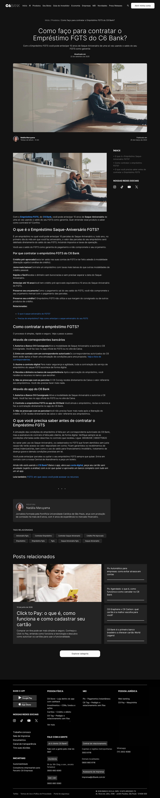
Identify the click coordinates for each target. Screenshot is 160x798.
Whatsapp (121, 748)
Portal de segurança (61, 794)
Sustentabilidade (20, 764)
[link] (57, 604)
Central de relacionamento (94, 743)
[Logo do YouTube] (129, 188)
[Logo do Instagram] (115, 188)
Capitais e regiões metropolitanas (97, 749)
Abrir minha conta (143, 5)
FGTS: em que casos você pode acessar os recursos (53, 477)
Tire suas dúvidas (21, 748)
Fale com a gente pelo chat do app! (60, 750)
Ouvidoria (52, 759)
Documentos (19, 740)
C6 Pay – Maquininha (127, 702)
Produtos (55, 20)
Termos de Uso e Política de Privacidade (35, 794)
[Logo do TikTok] (122, 188)
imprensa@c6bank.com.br (93, 777)
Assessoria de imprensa (93, 772)
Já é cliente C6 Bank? (57, 743)
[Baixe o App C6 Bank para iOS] (25, 704)
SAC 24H (52, 778)
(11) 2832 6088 (123, 752)
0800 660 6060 (54, 770)
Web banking (124, 699)
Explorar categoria (80, 653)
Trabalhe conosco (22, 732)
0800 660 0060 (54, 783)
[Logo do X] (136, 188)
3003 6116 (86, 752)
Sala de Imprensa (21, 736)
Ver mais (51, 725)
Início (47, 20)
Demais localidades (90, 759)
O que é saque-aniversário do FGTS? (34, 314)
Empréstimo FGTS (29, 217)
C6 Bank (47, 217)
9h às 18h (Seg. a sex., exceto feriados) (60, 765)
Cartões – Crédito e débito (59, 712)
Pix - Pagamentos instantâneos (96, 699)
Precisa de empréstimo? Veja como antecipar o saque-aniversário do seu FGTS (53, 318)
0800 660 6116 (88, 762)
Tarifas (15, 794)
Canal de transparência (24, 744)
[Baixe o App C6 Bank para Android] (25, 698)
